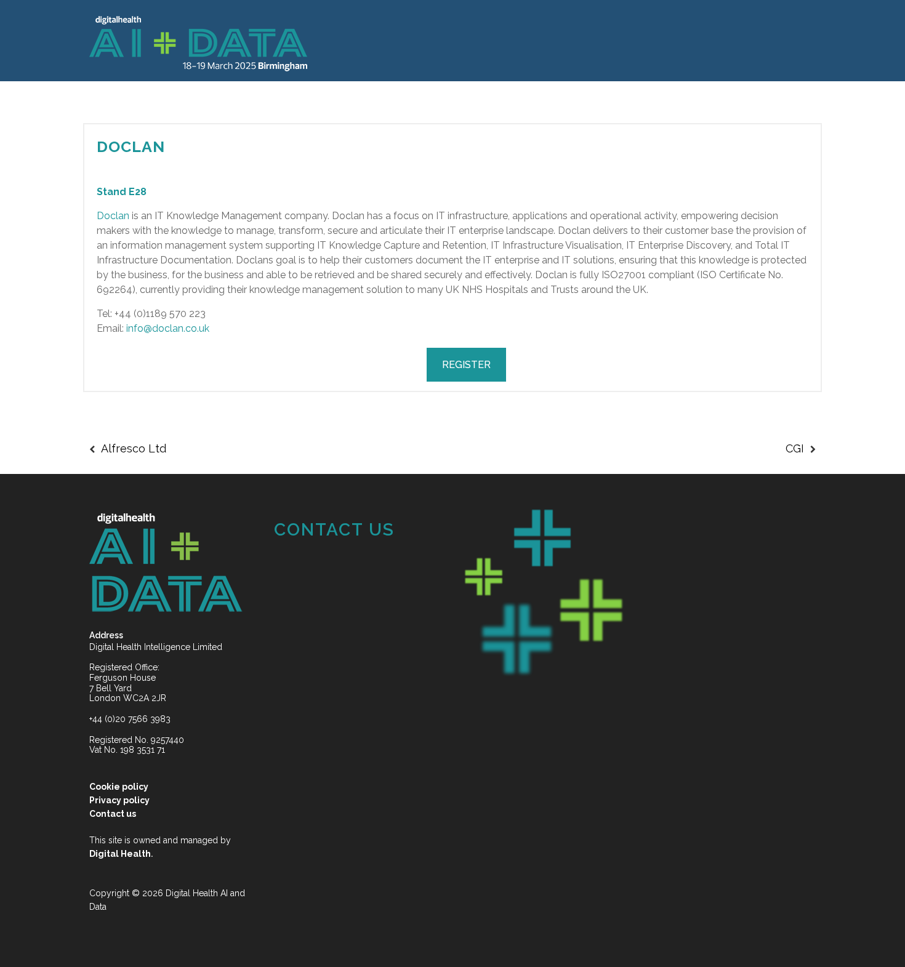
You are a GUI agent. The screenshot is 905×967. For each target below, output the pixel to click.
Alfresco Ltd (133, 448)
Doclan (131, 146)
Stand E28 (122, 192)
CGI (795, 448)
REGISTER (466, 365)
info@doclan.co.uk (167, 328)
